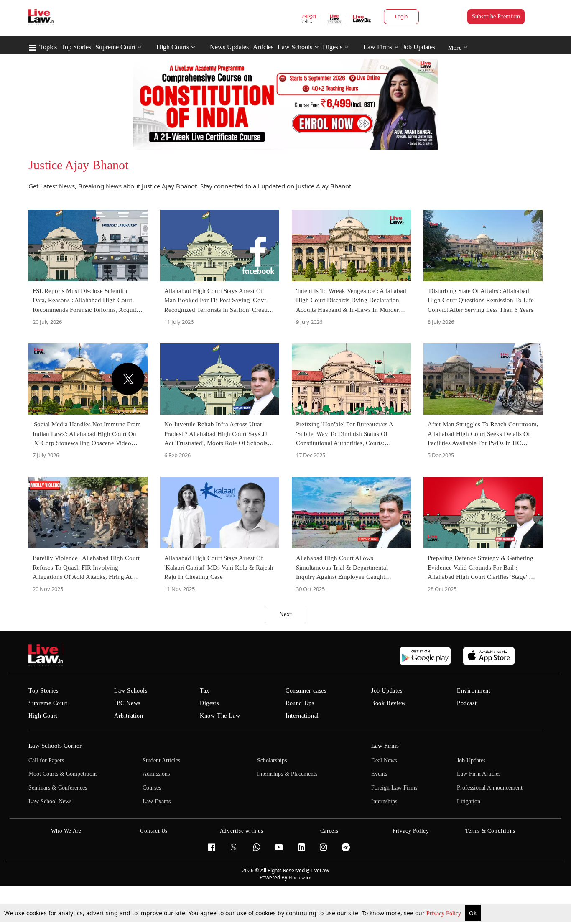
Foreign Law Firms (394, 787)
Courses (152, 787)
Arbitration (128, 716)
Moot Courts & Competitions (62, 774)
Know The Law (220, 716)
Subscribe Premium (496, 16)
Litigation (468, 801)
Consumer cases (306, 691)
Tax (204, 691)
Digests (332, 47)
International (302, 716)
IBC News (127, 703)
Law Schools (295, 47)
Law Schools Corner (55, 745)
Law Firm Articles (478, 774)
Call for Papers (46, 760)
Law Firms (377, 47)
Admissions (156, 774)
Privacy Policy (444, 913)
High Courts (172, 47)
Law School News (49, 801)
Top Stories (76, 47)
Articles (263, 47)
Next (285, 614)
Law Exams (157, 801)
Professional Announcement (490, 787)
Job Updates (419, 47)
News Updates (229, 47)
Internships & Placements (287, 774)
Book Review (388, 703)
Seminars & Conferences (57, 787)
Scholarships (272, 760)
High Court (43, 716)
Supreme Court (115, 47)
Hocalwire (299, 878)
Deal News (384, 760)
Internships (384, 801)
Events (379, 774)
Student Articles (161, 760)
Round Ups (300, 703)
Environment (474, 691)
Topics (48, 47)
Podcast (467, 703)
